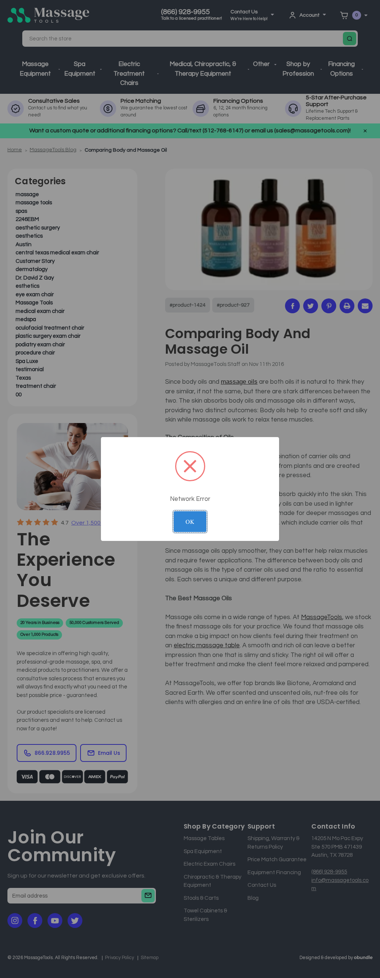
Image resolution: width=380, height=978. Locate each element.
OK (190, 521)
